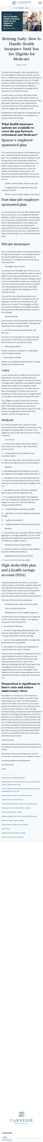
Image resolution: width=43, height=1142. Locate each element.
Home (4, 1137)
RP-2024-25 (6, 829)
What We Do (7, 1140)
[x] (26, 552)
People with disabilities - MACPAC (13, 812)
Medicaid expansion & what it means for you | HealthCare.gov (20, 804)
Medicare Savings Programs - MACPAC (13, 820)
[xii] (24, 622)
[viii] (3, 486)
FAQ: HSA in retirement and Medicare (14, 837)
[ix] (25, 541)
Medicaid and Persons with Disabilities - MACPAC (16, 808)
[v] (15, 456)
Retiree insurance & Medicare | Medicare (14, 777)
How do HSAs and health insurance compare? (15, 824)
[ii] (29, 228)
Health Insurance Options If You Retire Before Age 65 (17, 795)
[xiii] (32, 670)
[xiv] (3, 678)
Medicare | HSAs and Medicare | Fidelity (15, 833)
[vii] (39, 474)
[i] (39, 194)
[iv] (13, 449)
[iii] (14, 292)
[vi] (39, 463)
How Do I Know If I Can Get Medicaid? (13, 799)
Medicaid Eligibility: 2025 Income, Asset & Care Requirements (20, 816)
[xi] (40, 596)
